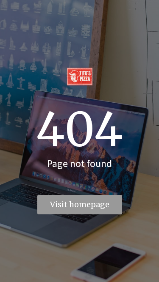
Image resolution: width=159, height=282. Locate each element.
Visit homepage (79, 204)
